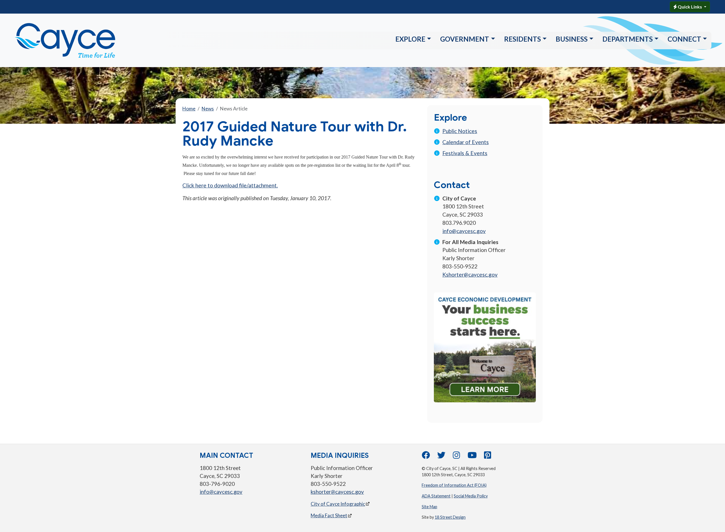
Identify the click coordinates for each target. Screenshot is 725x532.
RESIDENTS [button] (522, 39)
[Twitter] (441, 456)
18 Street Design (450, 517)
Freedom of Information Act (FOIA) (454, 485)
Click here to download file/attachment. (230, 185)
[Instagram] (456, 456)
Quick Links (690, 6)
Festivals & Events (464, 153)
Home (188, 109)
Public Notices (459, 131)
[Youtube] (472, 456)
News (208, 109)
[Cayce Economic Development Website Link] (485, 346)
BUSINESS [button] (572, 39)
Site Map (429, 506)
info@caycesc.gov (464, 231)
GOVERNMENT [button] (464, 39)
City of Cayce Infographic (338, 504)
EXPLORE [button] (410, 39)
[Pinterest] (487, 456)
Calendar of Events (465, 142)
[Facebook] (426, 456)
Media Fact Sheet (329, 515)
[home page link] (79, 40)
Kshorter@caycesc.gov (470, 274)
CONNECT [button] (684, 39)
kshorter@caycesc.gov (337, 492)
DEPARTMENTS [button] (627, 39)
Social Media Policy (471, 495)
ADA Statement (436, 495)
